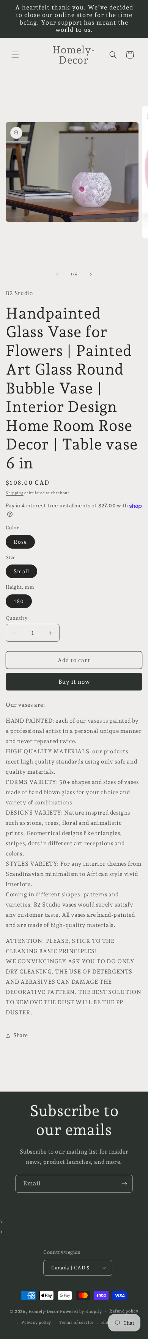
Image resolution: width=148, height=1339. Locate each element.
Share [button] (20, 1035)
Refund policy (123, 1311)
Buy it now (74, 681)
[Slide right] (90, 274)
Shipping (15, 493)
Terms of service (76, 1322)
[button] (15, 55)
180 (19, 601)
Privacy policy (36, 1322)
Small (21, 571)
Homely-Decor (43, 1311)
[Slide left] (57, 274)
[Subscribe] (124, 1184)
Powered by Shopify (81, 1311)
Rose (20, 542)
